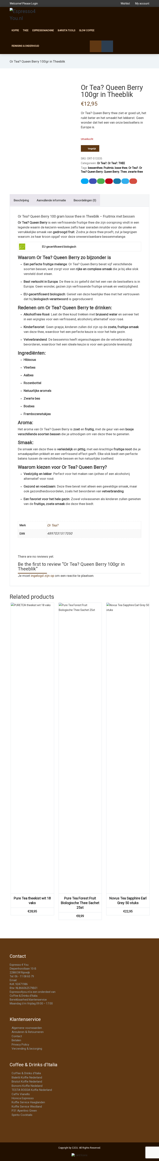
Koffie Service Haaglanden (28, 1102)
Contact (17, 1036)
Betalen (16, 1040)
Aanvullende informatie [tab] (51, 200)
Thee (123, 171)
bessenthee (95, 167)
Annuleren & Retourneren (28, 1032)
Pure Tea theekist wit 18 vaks (32, 900)
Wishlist (125, 3)
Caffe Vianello (21, 1094)
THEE (26, 30)
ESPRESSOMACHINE (43, 30)
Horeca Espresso (23, 1098)
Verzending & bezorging (27, 1048)
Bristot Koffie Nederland (27, 1081)
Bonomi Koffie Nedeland (27, 1086)
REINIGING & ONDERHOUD (25, 46)
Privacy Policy (20, 1044)
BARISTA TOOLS (66, 30)
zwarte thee (135, 171)
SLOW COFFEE (86, 30)
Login (34, 3)
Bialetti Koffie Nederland (27, 1077)
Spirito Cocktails (22, 1115)
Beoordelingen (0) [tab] (85, 200)
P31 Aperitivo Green (24, 1110)
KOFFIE (15, 30)
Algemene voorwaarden (27, 1028)
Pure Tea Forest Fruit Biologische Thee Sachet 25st (80, 903)
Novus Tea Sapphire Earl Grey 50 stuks (128, 900)
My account (142, 3)
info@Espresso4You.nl (31, 980)
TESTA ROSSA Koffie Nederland (32, 1090)
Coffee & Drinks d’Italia (26, 1073)
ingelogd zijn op (42, 576)
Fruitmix (109, 167)
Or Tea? (102, 163)
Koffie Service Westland (27, 1106)
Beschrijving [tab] (21, 200)
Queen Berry (111, 171)
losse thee (121, 167)
